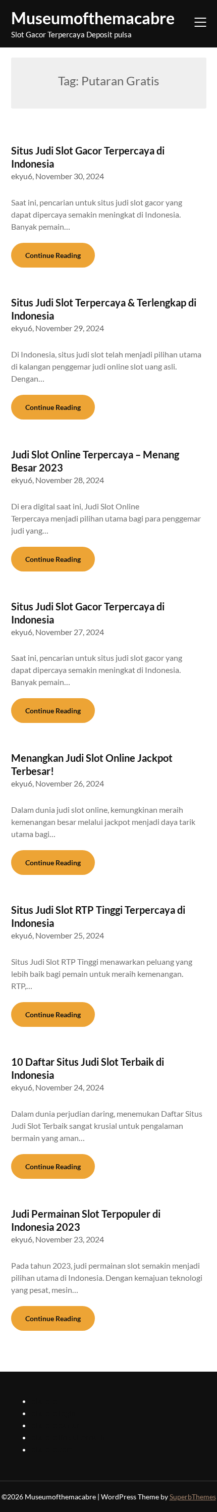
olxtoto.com (52, 1449)
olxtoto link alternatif (68, 1437)
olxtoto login (53, 1413)
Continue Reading (53, 255)
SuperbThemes (193, 1496)
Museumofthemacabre (93, 18)
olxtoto (44, 1400)
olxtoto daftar (55, 1425)
